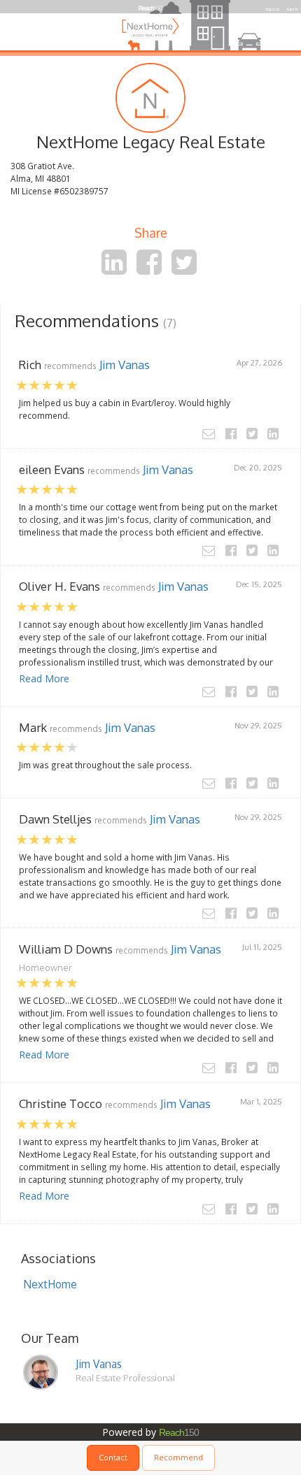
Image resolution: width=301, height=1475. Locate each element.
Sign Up (272, 9)
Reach (179, 1432)
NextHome (50, 1284)
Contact (113, 1457)
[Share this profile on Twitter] (184, 268)
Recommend (178, 1457)
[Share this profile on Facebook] (149, 268)
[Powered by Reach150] (151, 7)
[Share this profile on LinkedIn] (114, 268)
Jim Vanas (124, 364)
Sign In (292, 9)
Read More (44, 678)
